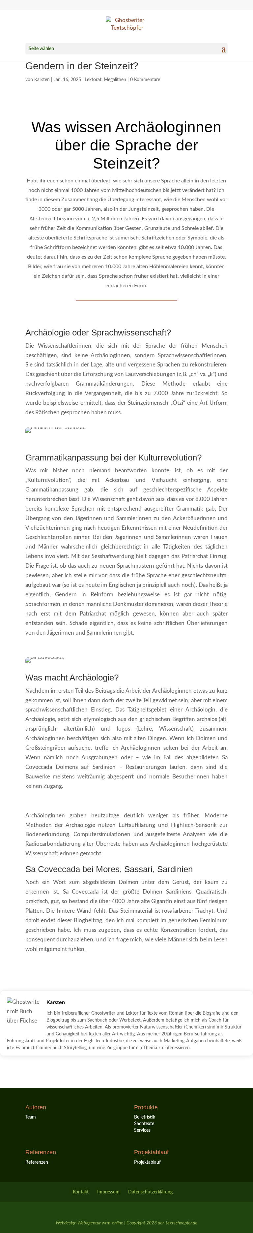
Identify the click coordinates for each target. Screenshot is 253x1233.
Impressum (108, 1192)
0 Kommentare (145, 80)
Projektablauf (147, 1162)
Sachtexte (144, 1124)
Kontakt (81, 1192)
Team (30, 1117)
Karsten (42, 80)
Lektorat (93, 80)
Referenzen (36, 1162)
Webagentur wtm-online (100, 1223)
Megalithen (115, 80)
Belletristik (144, 1117)
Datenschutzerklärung (150, 1192)
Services (142, 1130)
